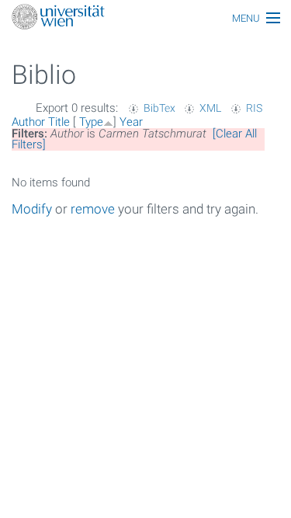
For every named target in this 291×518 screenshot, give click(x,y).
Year (131, 122)
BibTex (159, 108)
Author (28, 122)
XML (210, 108)
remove (93, 209)
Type (91, 122)
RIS (254, 108)
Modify (32, 209)
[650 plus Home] (145, 18)
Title (59, 122)
